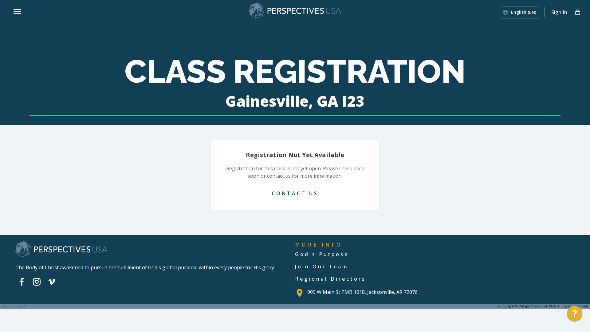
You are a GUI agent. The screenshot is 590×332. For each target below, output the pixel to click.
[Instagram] (36, 282)
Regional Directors (330, 278)
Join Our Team (321, 266)
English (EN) (523, 12)
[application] (574, 315)
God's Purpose (322, 254)
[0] (578, 12)
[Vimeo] (51, 282)
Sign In (559, 12)
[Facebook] (21, 282)
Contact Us (295, 193)
